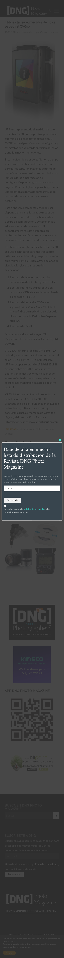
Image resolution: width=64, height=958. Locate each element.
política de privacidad (34, 509)
